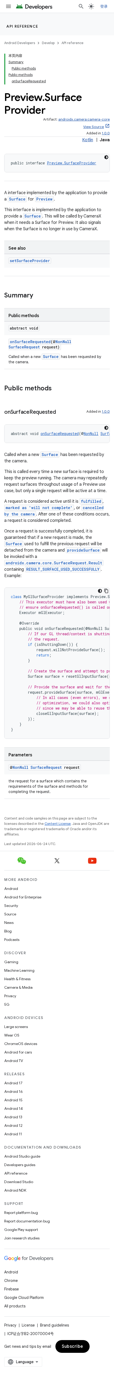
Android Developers (19, 43)
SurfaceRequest (24, 346)
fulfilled (91, 501)
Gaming (11, 962)
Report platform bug (21, 1212)
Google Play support (21, 1229)
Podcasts (11, 939)
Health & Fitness (17, 979)
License (28, 1325)
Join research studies (22, 1238)
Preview (44, 199)
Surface (17, 199)
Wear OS (11, 1035)
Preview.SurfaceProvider (71, 162)
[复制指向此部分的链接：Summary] (38, 296)
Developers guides (19, 1164)
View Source (93, 127)
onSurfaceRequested (30, 341)
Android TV (13, 1060)
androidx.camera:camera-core (84, 119)
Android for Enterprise (22, 897)
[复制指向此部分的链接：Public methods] (57, 389)
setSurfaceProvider (30, 260)
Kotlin (87, 140)
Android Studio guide (22, 1156)
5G (7, 1004)
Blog (8, 931)
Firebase (11, 1289)
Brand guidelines (54, 1325)
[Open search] (81, 6)
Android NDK (15, 1190)
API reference (22, 26)
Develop (48, 43)
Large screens (16, 1026)
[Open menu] (8, 6)
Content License (58, 823)
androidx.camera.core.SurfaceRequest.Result (54, 562)
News (9, 922)
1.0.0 (106, 133)
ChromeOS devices (20, 1043)
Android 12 (13, 1125)
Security (11, 905)
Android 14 (13, 1108)
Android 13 (13, 1117)
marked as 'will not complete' (39, 507)
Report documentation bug (27, 1221)
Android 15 (13, 1100)
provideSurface (83, 550)
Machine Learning (19, 970)
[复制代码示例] (106, 591)
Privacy (10, 995)
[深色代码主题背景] (106, 157)
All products (14, 1306)
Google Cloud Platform (24, 1297)
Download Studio (18, 1181)
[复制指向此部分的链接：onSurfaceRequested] (61, 412)
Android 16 (13, 1091)
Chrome (11, 1280)
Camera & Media (18, 987)
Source (10, 914)
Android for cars (18, 1052)
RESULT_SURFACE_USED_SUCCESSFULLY (62, 569)
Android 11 (13, 1134)
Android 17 (13, 1083)
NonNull (63, 341)
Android (11, 888)
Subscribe (72, 1346)
